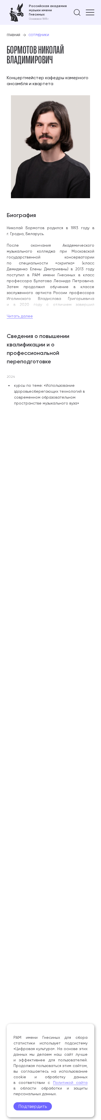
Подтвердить (33, 1106)
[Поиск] (77, 12)
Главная (13, 35)
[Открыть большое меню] (90, 12)
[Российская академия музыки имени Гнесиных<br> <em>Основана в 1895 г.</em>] (37, 12)
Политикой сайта (70, 1082)
